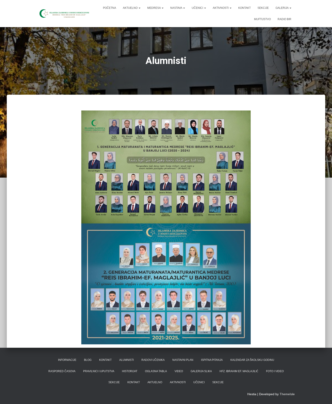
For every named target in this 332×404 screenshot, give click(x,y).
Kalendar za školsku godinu (252, 360)
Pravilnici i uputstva (98, 371)
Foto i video (275, 371)
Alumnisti (126, 360)
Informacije (67, 360)
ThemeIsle (287, 394)
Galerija (282, 7)
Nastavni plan (182, 360)
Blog (87, 360)
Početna (109, 7)
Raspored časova (61, 371)
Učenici (198, 7)
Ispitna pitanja (212, 360)
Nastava (176, 7)
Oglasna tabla (156, 371)
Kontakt (244, 7)
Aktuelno (130, 7)
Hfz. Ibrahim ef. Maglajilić (239, 371)
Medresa (154, 7)
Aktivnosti (221, 7)
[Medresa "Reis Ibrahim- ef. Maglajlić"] (64, 13)
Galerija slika (201, 371)
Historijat (129, 371)
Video (179, 371)
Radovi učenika (153, 360)
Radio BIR (284, 19)
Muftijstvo (262, 19)
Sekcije (263, 7)
